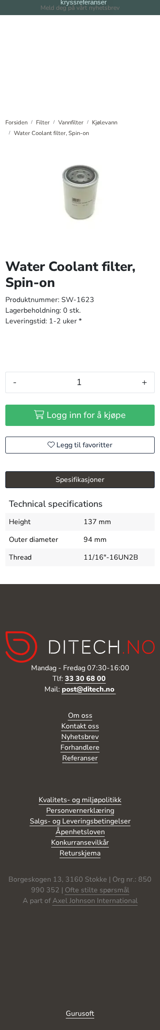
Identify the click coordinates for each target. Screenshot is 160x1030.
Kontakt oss (80, 726)
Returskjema (80, 853)
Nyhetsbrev (80, 737)
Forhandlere (80, 747)
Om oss (80, 715)
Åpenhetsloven (80, 832)
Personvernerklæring (80, 810)
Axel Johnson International (95, 901)
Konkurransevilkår (80, 842)
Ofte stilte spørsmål (97, 890)
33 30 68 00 (85, 679)
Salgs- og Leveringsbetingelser (80, 821)
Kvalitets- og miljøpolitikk (80, 800)
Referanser (80, 758)
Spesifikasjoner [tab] (80, 480)
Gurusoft (80, 1013)
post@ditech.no (89, 689)
